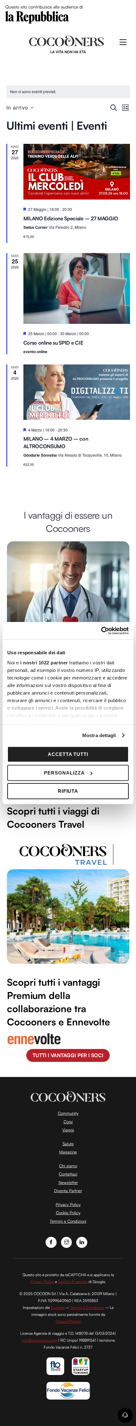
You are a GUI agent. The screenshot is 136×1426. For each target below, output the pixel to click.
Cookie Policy (68, 1212)
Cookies (58, 1307)
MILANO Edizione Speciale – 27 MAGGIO (70, 218)
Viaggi (68, 1129)
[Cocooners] (66, 43)
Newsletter (68, 1182)
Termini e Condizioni (68, 1221)
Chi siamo (68, 1165)
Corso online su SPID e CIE (53, 343)
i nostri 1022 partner (44, 662)
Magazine (68, 1151)
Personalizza (64, 772)
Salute (68, 1143)
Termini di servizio (73, 1281)
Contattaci (68, 1173)
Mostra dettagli (99, 735)
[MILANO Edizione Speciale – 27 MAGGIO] (76, 173)
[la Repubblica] (37, 17)
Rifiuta (68, 791)
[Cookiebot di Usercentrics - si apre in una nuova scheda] (101, 631)
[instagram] (66, 1241)
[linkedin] (81, 1241)
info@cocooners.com (39, 1340)
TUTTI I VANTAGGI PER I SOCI (68, 1055)
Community (68, 1113)
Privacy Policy (68, 1204)
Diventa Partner (68, 1190)
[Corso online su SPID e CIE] (76, 289)
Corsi (68, 1121)
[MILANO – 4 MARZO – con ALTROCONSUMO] (76, 393)
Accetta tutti (68, 754)
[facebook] (51, 1241)
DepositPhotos (68, 1321)
